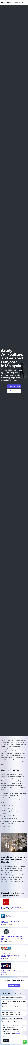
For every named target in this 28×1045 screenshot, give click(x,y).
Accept (6, 1040)
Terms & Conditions (8, 1037)
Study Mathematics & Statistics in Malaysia (12, 1008)
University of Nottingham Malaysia (11, 922)
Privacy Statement (12, 1035)
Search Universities (14, 985)
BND (17, 2)
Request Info (14, 391)
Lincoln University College (11, 907)
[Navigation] (25, 2)
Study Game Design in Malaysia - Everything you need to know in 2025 (12, 1013)
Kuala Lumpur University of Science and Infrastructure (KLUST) (11, 938)
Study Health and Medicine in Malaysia (13, 997)
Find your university (14, 386)
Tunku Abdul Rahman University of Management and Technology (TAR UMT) (13, 955)
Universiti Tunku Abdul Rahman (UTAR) (13, 971)
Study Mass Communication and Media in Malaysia (14, 1002)
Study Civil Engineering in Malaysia (12, 1018)
